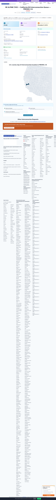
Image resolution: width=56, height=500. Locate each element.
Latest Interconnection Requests (26, 3)
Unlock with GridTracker (24, 55)
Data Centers (49, 3)
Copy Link (39, 12)
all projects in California (45, 32)
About (20, 2)
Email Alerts (41, 3)
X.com (19, 12)
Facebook (34, 12)
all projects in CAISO (9, 34)
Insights (36, 2)
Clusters (32, 2)
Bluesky (24, 12)
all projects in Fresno (44, 34)
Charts (44, 2)
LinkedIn (28, 12)
